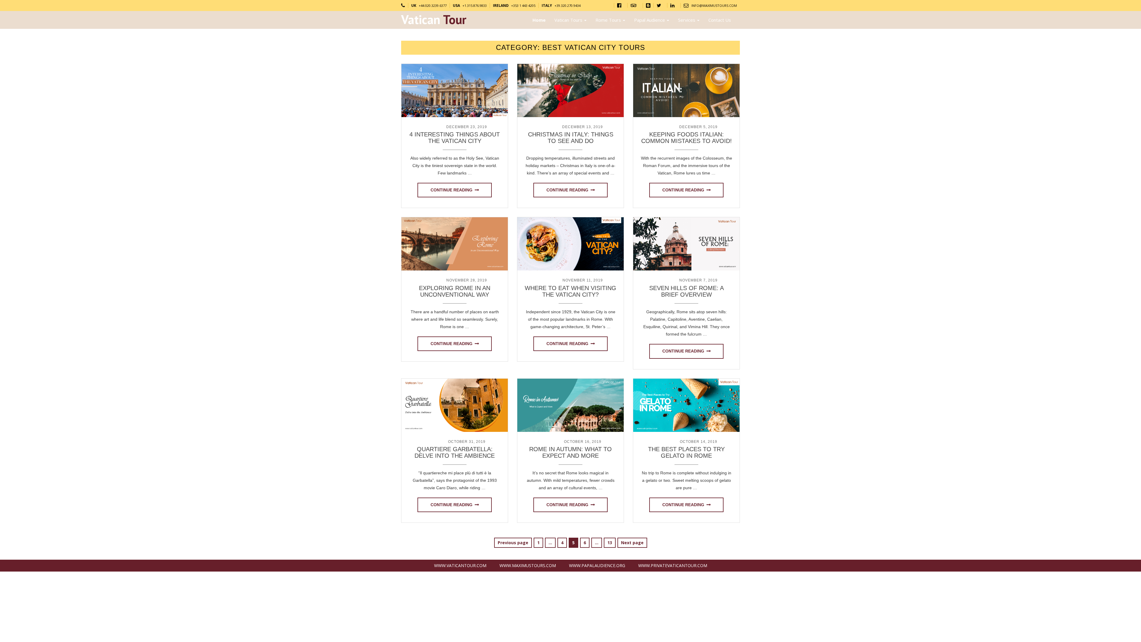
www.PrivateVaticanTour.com (672, 565)
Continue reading (451, 190)
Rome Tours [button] (608, 20)
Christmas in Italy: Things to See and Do (570, 137)
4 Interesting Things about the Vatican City (454, 137)
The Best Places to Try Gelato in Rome (686, 452)
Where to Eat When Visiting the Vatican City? (570, 291)
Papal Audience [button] (650, 20)
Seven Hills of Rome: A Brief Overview (686, 291)
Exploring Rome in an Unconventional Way (454, 291)
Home (539, 20)
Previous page (513, 542)
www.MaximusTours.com (527, 565)
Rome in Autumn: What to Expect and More (570, 452)
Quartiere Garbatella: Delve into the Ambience (455, 452)
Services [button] (687, 20)
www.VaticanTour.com (460, 565)
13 (611, 542)
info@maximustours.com (714, 5)
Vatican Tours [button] (569, 20)
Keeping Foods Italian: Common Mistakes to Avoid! (686, 137)
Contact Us (719, 20)
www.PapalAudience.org (597, 565)
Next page (632, 542)
